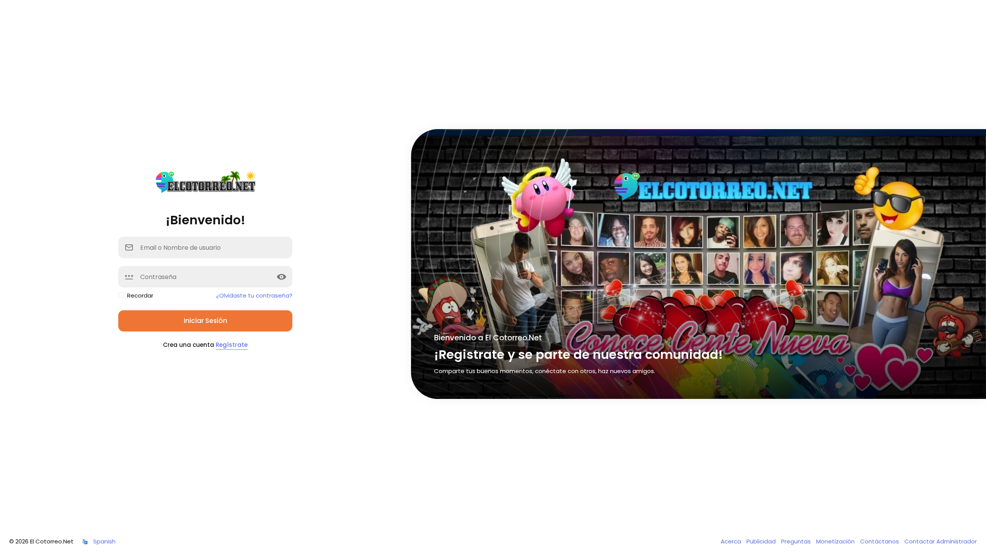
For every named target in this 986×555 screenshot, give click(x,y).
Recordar (140, 295)
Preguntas (796, 541)
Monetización (836, 541)
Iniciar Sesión (205, 320)
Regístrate (232, 345)
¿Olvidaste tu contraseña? (254, 295)
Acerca (732, 541)
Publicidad (761, 541)
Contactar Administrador (940, 541)
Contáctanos (880, 541)
